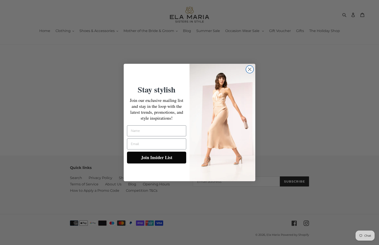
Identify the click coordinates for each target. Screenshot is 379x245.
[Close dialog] (250, 69)
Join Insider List (156, 157)
